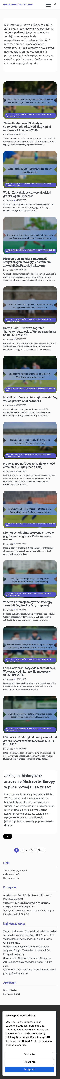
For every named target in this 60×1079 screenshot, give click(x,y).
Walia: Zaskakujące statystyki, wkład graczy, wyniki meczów (27, 194)
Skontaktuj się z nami (15, 870)
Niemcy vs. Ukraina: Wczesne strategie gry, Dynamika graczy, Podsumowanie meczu (28, 536)
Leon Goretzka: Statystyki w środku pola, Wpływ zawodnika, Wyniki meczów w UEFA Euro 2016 (29, 671)
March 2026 (10, 990)
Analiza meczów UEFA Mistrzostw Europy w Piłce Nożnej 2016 (30, 251)
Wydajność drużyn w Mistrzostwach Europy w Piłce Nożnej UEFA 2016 (28, 185)
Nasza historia (11, 878)
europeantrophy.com (18, 4)
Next (41, 850)
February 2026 (11, 994)
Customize (29, 1054)
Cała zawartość (11, 874)
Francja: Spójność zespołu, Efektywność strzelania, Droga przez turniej (29, 465)
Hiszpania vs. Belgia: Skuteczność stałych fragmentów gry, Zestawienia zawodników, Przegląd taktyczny (27, 262)
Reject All (29, 1061)
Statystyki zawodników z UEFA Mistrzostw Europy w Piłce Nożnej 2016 (29, 115)
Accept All (29, 1069)
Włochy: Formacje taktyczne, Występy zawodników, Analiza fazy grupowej (27, 603)
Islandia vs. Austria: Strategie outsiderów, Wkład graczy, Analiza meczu (30, 399)
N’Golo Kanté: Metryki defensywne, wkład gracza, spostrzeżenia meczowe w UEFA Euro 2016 (30, 741)
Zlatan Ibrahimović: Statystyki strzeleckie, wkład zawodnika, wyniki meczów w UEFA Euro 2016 (27, 127)
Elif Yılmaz (8, 134)
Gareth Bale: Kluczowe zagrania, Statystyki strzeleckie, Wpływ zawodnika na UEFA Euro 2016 (29, 331)
